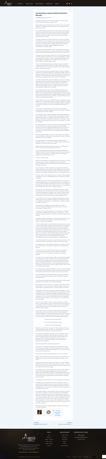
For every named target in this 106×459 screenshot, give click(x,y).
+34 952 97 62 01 (81, 439)
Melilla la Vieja (65, 435)
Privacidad (74, 456)
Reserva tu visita (29, 3)
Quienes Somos (49, 3)
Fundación (20, 3)
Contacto (57, 3)
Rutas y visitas (49, 441)
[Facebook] (67, 3)
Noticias (49, 445)
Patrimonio (49, 437)
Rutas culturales (64, 445)
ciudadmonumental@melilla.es (81, 437)
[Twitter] (69, 3)
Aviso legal (69, 456)
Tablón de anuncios (39, 3)
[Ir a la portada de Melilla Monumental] (28, 437)
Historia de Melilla (49, 443)
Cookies (79, 456)
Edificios (64, 441)
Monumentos (64, 439)
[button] (22, 4)
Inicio (49, 435)
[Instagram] (71, 3)
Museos (64, 443)
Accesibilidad (85, 456)
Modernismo (64, 437)
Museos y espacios (49, 439)
